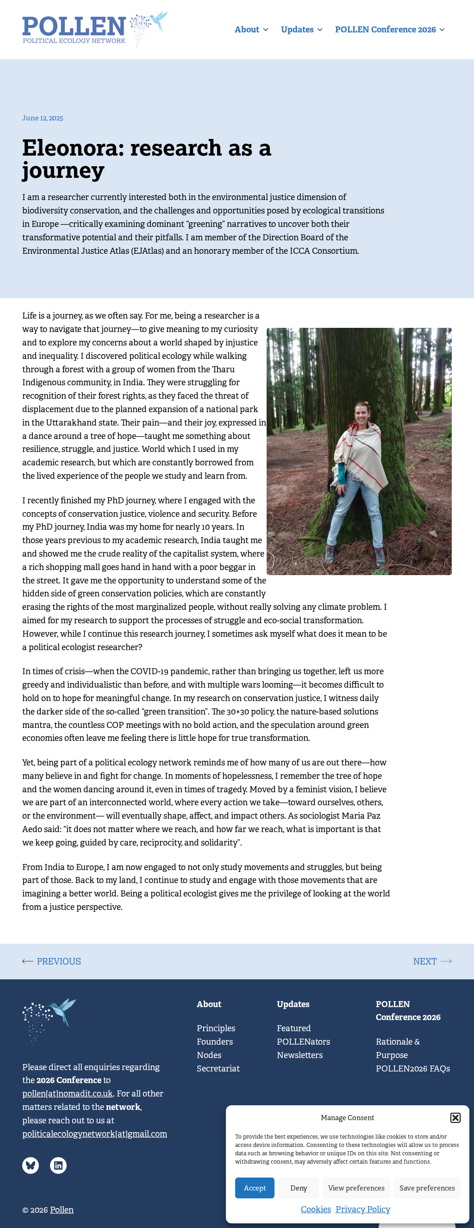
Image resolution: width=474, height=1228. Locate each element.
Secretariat (218, 1068)
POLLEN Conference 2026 (385, 29)
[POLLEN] (95, 29)
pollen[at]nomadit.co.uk (67, 1093)
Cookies (316, 1209)
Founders (215, 1041)
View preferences (356, 1188)
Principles (216, 1028)
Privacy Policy (363, 1209)
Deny (298, 1188)
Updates (297, 29)
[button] (455, 1117)
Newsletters (300, 1055)
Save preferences (427, 1188)
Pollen (62, 1209)
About (247, 29)
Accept (255, 1188)
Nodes (209, 1055)
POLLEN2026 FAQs (413, 1068)
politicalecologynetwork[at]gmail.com (94, 1134)
